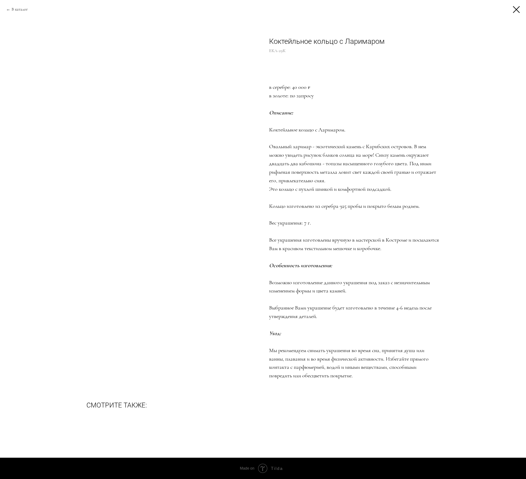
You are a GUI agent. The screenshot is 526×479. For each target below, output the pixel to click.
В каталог (20, 9)
